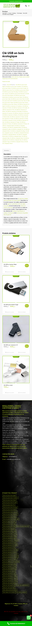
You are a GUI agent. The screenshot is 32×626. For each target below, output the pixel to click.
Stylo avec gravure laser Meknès (9, 516)
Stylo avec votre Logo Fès (8, 585)
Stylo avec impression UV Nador (9, 564)
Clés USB (9, 84)
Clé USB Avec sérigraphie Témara (17, 141)
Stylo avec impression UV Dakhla (9, 542)
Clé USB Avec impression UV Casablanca (13, 106)
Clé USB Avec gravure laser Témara (20, 102)
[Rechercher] (25, 5)
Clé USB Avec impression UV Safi (9, 120)
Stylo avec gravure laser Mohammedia (10, 519)
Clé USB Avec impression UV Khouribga (14, 111)
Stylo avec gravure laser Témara (9, 533)
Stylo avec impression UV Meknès (10, 559)
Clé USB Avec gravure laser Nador (15, 97)
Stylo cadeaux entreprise (21, 592)
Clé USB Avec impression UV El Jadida (19, 107)
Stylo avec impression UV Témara (10, 578)
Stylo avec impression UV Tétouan (10, 580)
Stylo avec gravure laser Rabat (9, 526)
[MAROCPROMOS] (13, 5)
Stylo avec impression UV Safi (9, 571)
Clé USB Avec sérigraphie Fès (17, 129)
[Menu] (29, 6)
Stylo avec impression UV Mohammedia (11, 561)
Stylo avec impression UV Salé (9, 573)
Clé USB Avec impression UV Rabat (21, 118)
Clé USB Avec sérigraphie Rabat (16, 138)
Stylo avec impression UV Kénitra (9, 552)
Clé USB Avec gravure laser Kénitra (21, 90)
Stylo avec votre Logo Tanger (9, 587)
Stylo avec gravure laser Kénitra (9, 509)
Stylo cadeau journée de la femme (10, 589)
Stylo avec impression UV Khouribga (10, 549)
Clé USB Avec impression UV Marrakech (21, 113)
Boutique (5, 11)
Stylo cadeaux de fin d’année (9, 592)
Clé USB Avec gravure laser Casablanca (13, 86)
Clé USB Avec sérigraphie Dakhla (14, 127)
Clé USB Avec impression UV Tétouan (19, 123)
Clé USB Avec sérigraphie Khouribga (17, 131)
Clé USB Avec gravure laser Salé (19, 100)
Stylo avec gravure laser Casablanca (10, 497)
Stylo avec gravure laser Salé (9, 528)
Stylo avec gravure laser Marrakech (10, 514)
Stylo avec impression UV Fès (9, 547)
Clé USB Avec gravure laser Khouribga (10, 91)
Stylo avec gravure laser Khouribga (10, 507)
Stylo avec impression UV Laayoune (10, 554)
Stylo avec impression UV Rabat (9, 568)
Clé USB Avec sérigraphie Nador (14, 136)
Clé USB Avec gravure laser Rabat (18, 99)
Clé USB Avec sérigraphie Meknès (9, 134)
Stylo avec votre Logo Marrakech (21, 585)
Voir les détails (22, 271)
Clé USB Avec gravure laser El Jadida (18, 88)
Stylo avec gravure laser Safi (23, 526)
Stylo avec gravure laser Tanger (9, 531)
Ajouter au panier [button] (10, 271)
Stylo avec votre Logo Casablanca (10, 582)
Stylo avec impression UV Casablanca (10, 540)
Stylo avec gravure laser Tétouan (9, 535)
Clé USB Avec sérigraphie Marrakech (21, 132)
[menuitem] (25, 5)
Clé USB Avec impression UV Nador (17, 116)
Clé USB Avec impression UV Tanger (12, 122)
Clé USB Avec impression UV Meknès (10, 115)
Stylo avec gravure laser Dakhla (9, 500)
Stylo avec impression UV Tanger (9, 575)
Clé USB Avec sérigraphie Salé (15, 139)
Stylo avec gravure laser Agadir (9, 495)
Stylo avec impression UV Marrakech (10, 556)
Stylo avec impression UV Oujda (9, 566)
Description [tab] (6, 150)
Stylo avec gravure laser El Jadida (10, 502)
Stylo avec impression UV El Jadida (10, 545)
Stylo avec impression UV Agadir (9, 538)
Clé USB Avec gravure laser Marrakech (17, 93)
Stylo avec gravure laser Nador (9, 521)
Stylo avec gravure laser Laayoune (10, 512)
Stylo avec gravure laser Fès (9, 505)
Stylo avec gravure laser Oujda (9, 523)
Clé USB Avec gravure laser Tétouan (9, 104)
